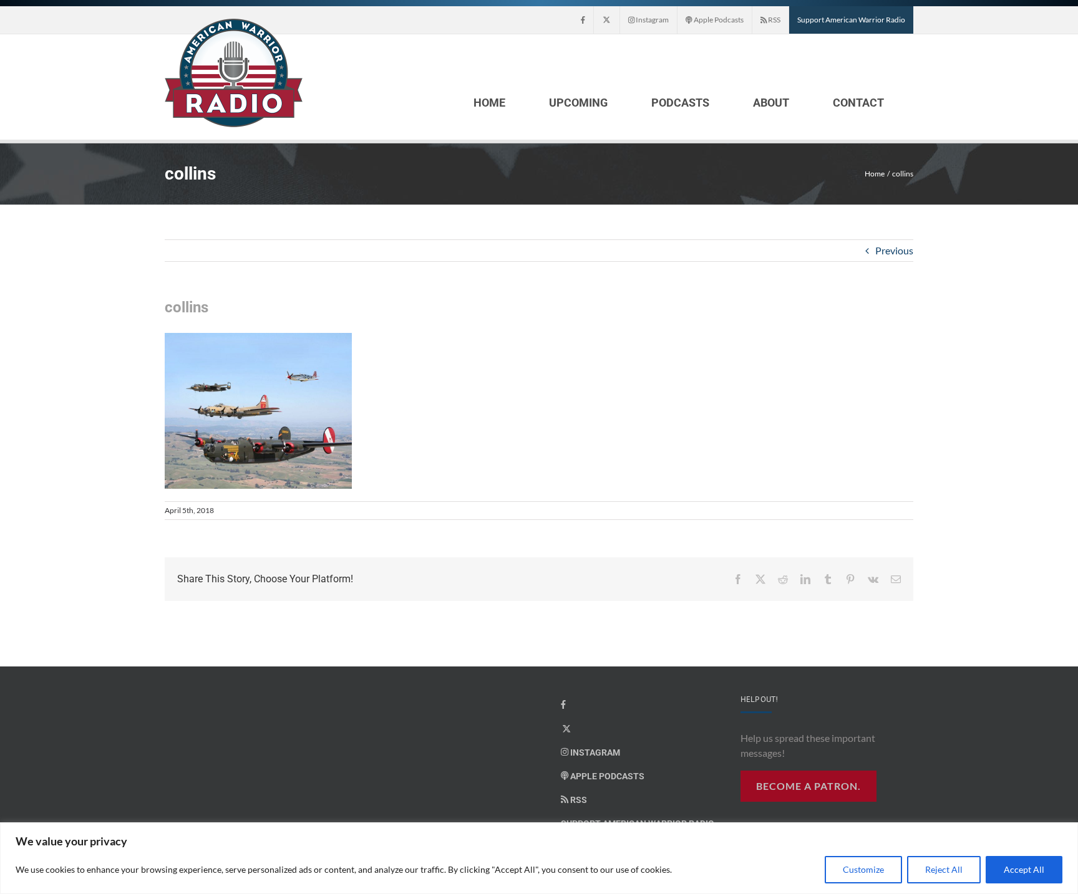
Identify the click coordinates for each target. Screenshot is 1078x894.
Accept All (1024, 869)
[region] (539, 858)
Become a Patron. (808, 786)
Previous (894, 250)
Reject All (944, 869)
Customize (863, 869)
